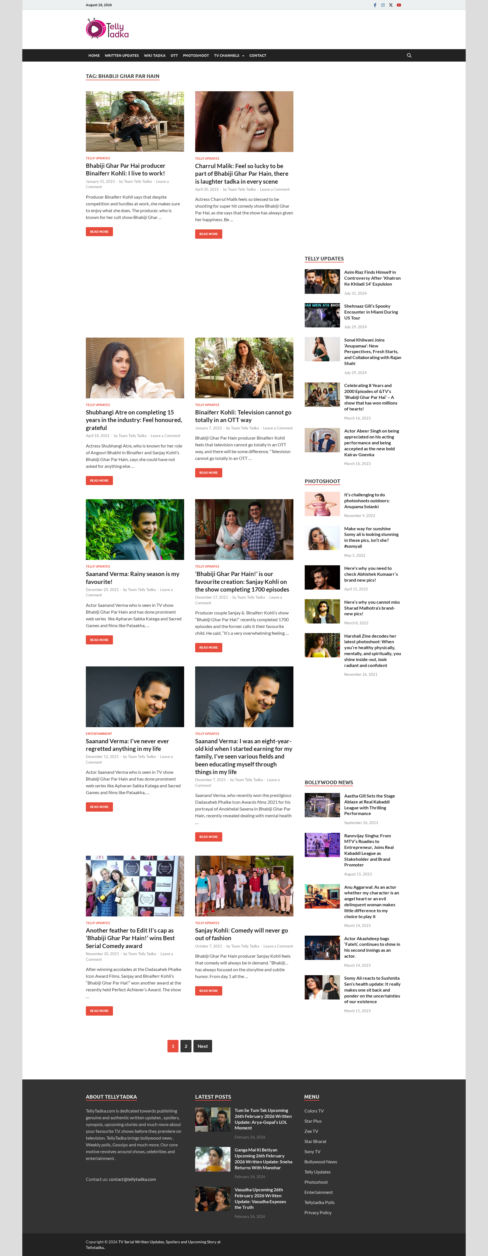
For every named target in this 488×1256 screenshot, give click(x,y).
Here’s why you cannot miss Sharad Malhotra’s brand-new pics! (372, 607)
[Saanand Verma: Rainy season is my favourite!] (135, 529)
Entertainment (99, 734)
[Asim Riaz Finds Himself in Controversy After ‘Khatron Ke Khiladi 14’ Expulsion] (322, 272)
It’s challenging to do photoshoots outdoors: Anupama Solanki (367, 500)
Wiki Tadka (154, 55)
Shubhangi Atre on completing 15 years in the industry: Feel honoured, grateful (134, 419)
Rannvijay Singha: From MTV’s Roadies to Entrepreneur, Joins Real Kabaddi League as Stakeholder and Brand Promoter (369, 850)
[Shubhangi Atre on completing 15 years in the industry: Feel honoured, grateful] (135, 368)
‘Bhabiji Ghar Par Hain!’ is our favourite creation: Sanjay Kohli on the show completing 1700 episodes (242, 581)
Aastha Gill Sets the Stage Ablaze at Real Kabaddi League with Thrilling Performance (369, 804)
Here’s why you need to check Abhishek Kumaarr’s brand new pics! (371, 574)
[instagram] (383, 5)
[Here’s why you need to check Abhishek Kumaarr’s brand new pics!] (322, 568)
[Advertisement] (189, 292)
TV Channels (226, 55)
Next (203, 1046)
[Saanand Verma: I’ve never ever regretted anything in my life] (135, 696)
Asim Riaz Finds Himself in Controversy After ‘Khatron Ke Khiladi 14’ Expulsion (372, 277)
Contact (257, 55)
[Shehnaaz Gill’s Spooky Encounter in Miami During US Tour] (322, 306)
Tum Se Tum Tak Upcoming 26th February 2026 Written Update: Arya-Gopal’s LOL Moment (263, 1118)
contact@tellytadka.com (132, 1179)
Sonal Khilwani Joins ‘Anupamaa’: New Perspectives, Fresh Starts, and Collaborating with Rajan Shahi (372, 351)
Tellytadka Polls (319, 1202)
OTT (174, 55)
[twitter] (390, 5)
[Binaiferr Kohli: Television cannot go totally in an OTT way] (244, 368)
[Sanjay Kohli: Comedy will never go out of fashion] (244, 886)
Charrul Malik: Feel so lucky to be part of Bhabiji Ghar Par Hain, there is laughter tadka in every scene (241, 173)
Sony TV (312, 1151)
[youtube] (398, 5)
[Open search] (409, 55)
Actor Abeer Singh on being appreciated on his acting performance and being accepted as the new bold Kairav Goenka (371, 442)
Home (94, 55)
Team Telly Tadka (138, 181)
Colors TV (314, 1110)
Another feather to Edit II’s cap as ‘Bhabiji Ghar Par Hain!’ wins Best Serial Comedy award (130, 938)
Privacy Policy (318, 1212)
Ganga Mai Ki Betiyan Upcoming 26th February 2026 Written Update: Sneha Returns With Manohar (263, 1158)
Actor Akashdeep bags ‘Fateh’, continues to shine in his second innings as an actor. (372, 947)
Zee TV (311, 1131)
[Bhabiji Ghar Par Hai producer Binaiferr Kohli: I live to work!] (135, 121)
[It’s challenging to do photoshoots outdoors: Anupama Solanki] (322, 495)
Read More (97, 230)
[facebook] (375, 5)
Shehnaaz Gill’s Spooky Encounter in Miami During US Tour (371, 311)
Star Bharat (315, 1141)
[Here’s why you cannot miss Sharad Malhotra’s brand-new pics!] (322, 602)
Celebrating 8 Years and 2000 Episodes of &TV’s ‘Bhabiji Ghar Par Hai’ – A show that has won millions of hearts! (370, 397)
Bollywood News (320, 1161)
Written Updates (122, 55)
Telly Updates (98, 158)
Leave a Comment (275, 189)
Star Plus (313, 1121)
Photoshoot (196, 55)
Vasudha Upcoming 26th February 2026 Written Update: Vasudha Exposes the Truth (260, 1198)
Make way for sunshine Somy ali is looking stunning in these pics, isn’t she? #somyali (371, 537)
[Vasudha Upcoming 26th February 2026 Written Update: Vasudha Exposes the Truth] (212, 1190)
